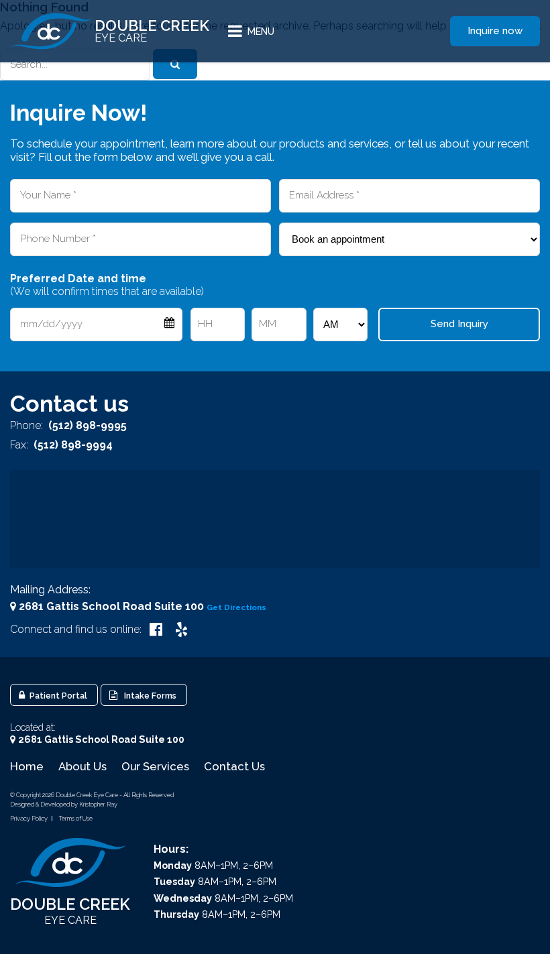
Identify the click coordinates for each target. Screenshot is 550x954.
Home (27, 766)
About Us (82, 766)
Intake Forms (148, 696)
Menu (261, 31)
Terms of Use (76, 818)
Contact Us (234, 766)
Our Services (155, 766)
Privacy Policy (29, 818)
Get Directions (236, 607)
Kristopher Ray (98, 804)
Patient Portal (57, 696)
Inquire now (495, 31)
